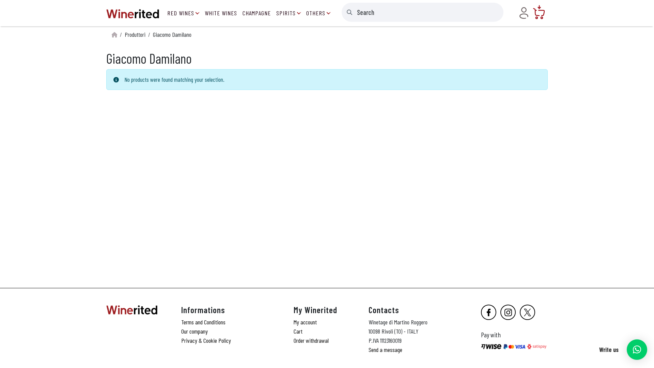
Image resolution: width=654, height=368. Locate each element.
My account (305, 322)
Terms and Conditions (203, 322)
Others (315, 13)
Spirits (286, 13)
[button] (637, 349)
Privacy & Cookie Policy (206, 340)
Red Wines (180, 13)
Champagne (257, 13)
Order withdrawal (311, 340)
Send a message (385, 349)
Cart (298, 331)
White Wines (221, 13)
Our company (194, 331)
